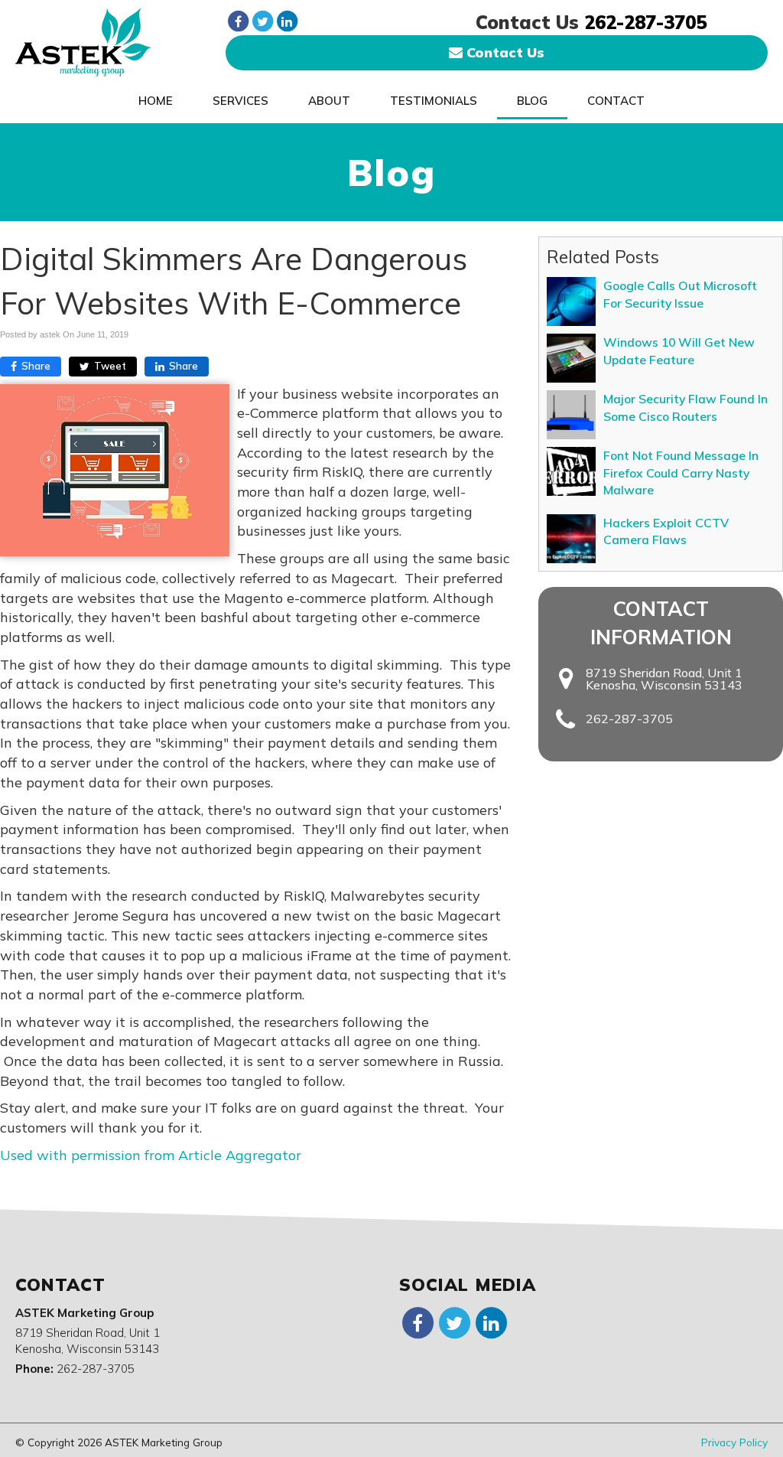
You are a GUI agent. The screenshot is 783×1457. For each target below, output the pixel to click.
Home (155, 100)
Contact (616, 100)
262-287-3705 (645, 22)
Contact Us (503, 52)
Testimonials (433, 100)
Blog (532, 100)
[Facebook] (238, 20)
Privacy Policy (734, 1442)
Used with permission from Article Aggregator (150, 1155)
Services (240, 100)
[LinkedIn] (287, 20)
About (329, 100)
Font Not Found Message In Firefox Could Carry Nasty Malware (681, 472)
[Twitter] (262, 20)
